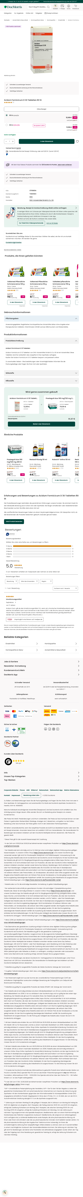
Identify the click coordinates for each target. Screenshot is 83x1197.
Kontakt (7, 795)
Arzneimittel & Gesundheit (20, 20)
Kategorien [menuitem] (8, 13)
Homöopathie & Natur (37, 20)
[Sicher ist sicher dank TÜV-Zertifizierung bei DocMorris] (7, 729)
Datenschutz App (56, 790)
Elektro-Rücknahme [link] (71, 790)
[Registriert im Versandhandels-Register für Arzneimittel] (21, 730)
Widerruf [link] (34, 790)
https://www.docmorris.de (43, 852)
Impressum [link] (16, 795)
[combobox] (39, 7)
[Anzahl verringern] (6, 141)
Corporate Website (11, 790)
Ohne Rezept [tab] (41, 109)
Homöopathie (51, 20)
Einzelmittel (61, 20)
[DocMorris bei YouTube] (57, 729)
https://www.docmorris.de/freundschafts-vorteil (43, 880)
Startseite (7, 20)
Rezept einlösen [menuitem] (52, 13)
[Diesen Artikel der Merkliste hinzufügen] (77, 141)
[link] (7, 743)
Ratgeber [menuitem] (39, 13)
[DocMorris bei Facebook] (49, 729)
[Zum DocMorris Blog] (45, 729)
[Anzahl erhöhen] (13, 141)
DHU (31, 197)
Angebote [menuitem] (19, 13)
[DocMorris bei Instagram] (53, 729)
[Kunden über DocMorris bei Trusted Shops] (15, 761)
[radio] (7, 115)
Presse (22, 790)
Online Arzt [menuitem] (29, 13)
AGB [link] (27, 790)
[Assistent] (4, 1192)
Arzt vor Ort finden (52, 223)
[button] (31, 223)
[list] (41, 49)
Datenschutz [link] (43, 790)
